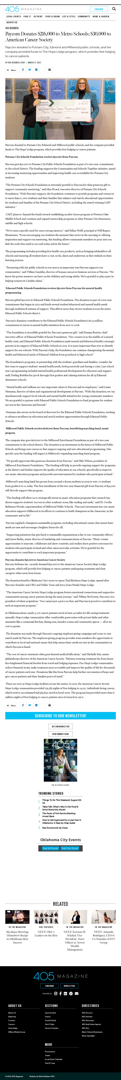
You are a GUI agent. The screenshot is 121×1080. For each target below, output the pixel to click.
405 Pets (85, 1028)
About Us (12, 1013)
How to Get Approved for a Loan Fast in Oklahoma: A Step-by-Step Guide (61, 821)
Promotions (50, 1052)
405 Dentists (87, 1017)
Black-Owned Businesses (92, 1032)
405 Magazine (17, 1076)
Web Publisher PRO (47, 1076)
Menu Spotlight (88, 1036)
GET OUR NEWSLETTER (60, 726)
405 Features (46, 927)
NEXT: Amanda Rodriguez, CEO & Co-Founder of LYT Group (103, 937)
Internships (12, 1028)
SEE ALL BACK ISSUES (60, 785)
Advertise (12, 22)
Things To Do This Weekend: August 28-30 (62, 801)
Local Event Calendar (53, 1059)
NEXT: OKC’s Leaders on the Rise (46, 933)
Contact (11, 1020)
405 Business (12, 28)
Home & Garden (101, 16)
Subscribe (99, 9)
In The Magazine (17, 927)
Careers (11, 1024)
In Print (38, 16)
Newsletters (69, 985)
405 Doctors (87, 1013)
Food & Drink (52, 16)
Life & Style (68, 16)
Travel (47, 1055)
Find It (27, 16)
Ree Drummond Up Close (55, 828)
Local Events (13, 16)
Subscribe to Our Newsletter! (60, 715)
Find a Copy (50, 1063)
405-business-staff (16, 62)
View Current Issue (60, 733)
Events (47, 1017)
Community (84, 16)
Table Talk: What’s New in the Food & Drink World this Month (60, 808)
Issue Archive (50, 1013)
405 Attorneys (88, 1020)
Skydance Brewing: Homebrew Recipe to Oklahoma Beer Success (17, 937)
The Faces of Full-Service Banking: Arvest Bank (59, 815)
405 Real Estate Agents (91, 1024)
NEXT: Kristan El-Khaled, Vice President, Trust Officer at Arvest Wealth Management (75, 940)
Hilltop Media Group (16, 1032)
